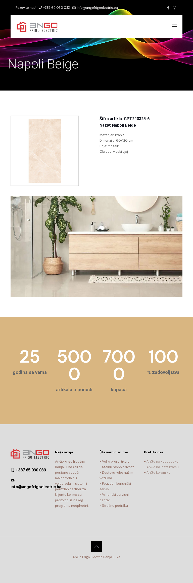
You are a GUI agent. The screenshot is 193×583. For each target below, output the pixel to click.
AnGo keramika (158, 472)
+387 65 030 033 (56, 8)
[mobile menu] (174, 26)
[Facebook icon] (168, 7)
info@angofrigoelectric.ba (97, 8)
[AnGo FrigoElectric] (40, 26)
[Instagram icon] (174, 7)
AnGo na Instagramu (163, 467)
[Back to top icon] (96, 546)
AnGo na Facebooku (162, 461)
